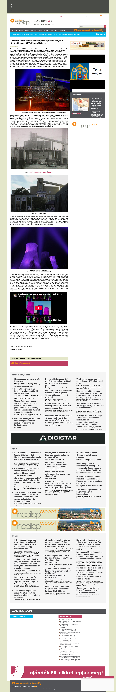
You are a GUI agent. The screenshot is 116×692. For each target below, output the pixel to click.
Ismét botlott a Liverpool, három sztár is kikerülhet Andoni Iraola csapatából (56, 464)
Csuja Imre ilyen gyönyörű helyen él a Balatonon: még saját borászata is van (88, 590)
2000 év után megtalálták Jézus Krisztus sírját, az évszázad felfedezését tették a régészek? (27, 594)
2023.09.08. (14, 46)
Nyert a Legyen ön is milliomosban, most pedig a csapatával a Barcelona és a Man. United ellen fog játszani (89, 467)
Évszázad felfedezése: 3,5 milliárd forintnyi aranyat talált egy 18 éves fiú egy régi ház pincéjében (58, 382)
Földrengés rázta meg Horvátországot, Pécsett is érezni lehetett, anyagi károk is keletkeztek (96, 103)
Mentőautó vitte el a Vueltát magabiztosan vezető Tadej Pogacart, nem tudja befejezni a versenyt (89, 480)
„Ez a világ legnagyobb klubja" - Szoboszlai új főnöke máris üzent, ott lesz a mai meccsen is (27, 481)
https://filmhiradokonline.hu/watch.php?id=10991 (41, 172)
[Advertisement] (45, 633)
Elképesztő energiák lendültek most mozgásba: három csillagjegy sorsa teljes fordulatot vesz (27, 421)
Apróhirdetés (45, 16)
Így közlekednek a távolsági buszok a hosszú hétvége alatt (70, 633)
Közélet (21, 30)
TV (85, 16)
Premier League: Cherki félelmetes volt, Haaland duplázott (86, 455)
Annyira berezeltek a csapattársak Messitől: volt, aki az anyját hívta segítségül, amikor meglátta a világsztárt (58, 484)
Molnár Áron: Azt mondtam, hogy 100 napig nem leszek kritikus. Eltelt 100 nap (57, 589)
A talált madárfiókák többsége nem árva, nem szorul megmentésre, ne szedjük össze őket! (69, 643)
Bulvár (46, 30)
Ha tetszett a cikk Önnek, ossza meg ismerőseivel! (26, 358)
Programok (54, 16)
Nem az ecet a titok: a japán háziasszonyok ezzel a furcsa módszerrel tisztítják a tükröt (89, 393)
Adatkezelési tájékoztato (26, 686)
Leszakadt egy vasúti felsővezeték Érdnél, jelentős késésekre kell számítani (69, 626)
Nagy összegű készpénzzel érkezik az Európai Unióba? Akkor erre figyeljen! (70, 660)
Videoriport (62, 30)
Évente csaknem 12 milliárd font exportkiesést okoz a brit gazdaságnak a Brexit (58, 406)
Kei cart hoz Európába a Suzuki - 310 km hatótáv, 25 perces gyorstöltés (26, 391)
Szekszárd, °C (44, 21)
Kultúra (40, 30)
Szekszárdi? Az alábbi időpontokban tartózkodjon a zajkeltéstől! (69, 653)
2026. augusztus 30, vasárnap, (44, 24)
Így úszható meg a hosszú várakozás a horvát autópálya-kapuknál (70, 639)
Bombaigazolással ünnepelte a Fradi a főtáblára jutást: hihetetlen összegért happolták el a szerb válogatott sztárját (27, 456)
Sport (56, 30)
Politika (27, 30)
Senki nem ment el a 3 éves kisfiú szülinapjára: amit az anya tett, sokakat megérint (26, 579)
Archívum (90, 16)
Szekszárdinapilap (17, 34)
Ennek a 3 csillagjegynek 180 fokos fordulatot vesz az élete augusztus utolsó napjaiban (89, 542)
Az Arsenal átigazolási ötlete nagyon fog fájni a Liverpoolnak (88, 492)
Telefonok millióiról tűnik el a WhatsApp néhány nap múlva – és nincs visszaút (90, 405)
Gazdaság (34, 30)
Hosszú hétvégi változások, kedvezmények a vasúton (67, 650)
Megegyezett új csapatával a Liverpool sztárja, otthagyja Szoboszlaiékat (57, 455)
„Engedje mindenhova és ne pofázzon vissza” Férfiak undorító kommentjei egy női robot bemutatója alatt (57, 543)
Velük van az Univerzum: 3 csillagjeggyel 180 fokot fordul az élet (89, 381)
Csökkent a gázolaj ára (66, 619)
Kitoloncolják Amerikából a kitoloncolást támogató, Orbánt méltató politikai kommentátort (58, 559)
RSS (103, 16)
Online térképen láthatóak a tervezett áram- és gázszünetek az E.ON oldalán (70, 656)
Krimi (51, 30)
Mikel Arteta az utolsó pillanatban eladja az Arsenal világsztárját (57, 474)
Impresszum (15, 686)
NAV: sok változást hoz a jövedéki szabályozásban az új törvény (69, 629)
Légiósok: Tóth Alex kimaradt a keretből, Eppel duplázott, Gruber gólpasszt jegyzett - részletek (58, 394)
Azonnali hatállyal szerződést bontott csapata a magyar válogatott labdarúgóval (27, 470)
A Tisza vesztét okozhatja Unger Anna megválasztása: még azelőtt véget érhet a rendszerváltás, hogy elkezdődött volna (26, 544)
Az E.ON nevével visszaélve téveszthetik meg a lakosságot (68, 636)
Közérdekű (70, 16)
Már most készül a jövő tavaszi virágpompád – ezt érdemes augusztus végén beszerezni (58, 418)
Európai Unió (78, 16)
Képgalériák (62, 16)
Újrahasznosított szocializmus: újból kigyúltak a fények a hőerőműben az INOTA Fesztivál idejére (54, 34)
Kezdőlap (14, 30)
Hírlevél (97, 16)
